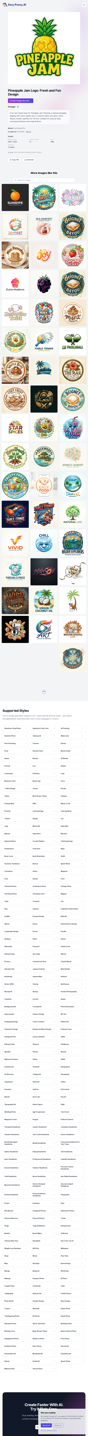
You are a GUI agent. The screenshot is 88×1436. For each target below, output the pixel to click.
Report (28, 132)
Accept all (46, 1425)
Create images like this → (20, 101)
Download (30, 160)
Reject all (58, 1425)
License (10, 152)
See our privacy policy (49, 1430)
